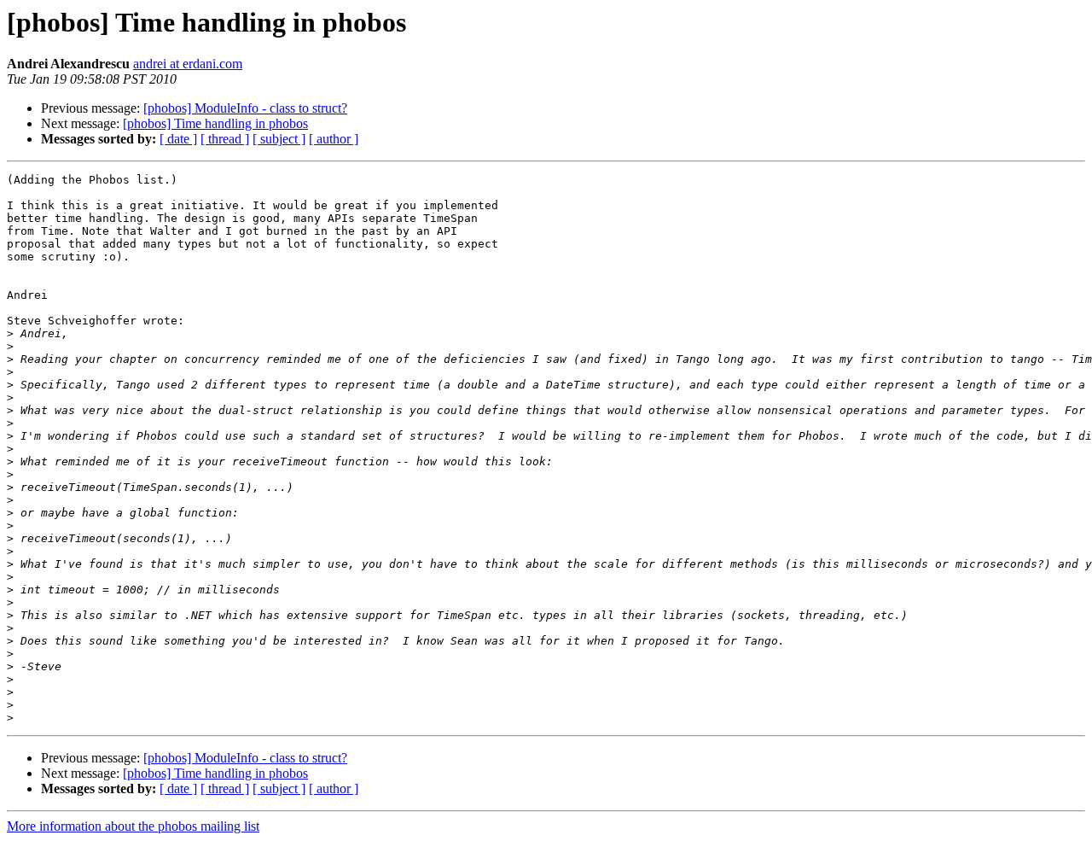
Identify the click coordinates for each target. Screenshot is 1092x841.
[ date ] (178, 138)
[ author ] (333, 138)
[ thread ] (224, 138)
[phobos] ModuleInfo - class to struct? (245, 108)
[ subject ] (279, 138)
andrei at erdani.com (187, 63)
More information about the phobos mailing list (133, 826)
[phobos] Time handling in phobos (215, 123)
